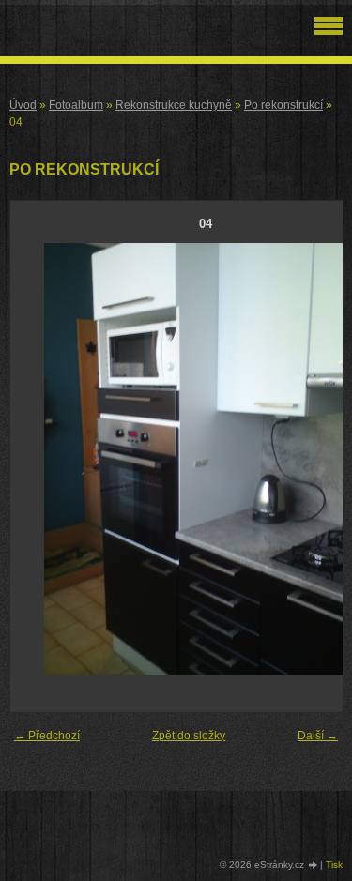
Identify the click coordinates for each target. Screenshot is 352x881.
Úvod (23, 105)
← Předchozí (47, 735)
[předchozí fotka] (41, 459)
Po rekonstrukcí (283, 105)
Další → (318, 735)
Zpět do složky (188, 735)
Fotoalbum (76, 105)
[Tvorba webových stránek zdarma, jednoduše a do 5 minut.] (313, 865)
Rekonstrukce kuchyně (173, 105)
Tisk (334, 864)
